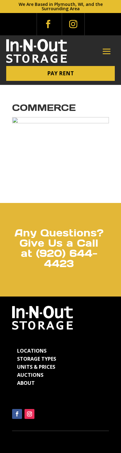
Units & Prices (36, 366)
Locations (32, 350)
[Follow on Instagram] (73, 24)
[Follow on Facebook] (48, 24)
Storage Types (36, 358)
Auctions (30, 375)
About (26, 383)
